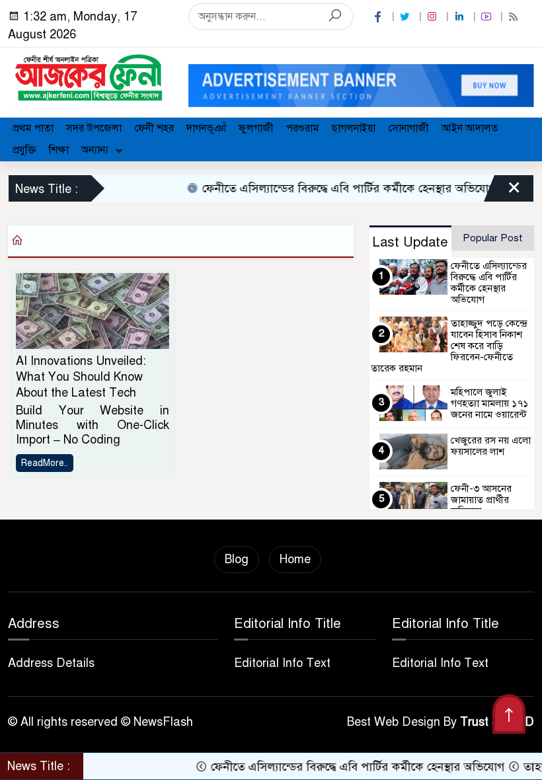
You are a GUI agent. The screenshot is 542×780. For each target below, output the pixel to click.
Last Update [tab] (410, 242)
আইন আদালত (470, 128)
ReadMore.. (44, 463)
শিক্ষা (59, 150)
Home (295, 559)
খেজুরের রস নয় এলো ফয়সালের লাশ (491, 445)
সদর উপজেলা (94, 128)
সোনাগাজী (408, 128)
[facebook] (379, 16)
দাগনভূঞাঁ (206, 128)
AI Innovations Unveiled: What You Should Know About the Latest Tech (81, 377)
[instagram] (434, 16)
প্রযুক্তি (24, 150)
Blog (237, 559)
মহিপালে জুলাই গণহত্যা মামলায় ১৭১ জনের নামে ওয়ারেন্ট (489, 403)
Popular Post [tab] (493, 238)
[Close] (502, 191)
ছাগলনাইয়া (353, 128)
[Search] (335, 16)
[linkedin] (461, 16)
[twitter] (406, 16)
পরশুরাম (302, 128)
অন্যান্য (94, 150)
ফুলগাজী (256, 128)
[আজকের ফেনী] (90, 76)
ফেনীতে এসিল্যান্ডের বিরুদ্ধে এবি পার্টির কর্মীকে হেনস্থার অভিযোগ (336, 188)
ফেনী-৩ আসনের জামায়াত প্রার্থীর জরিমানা (481, 500)
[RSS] (515, 16)
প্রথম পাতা (33, 128)
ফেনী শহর (154, 128)
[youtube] (488, 16)
